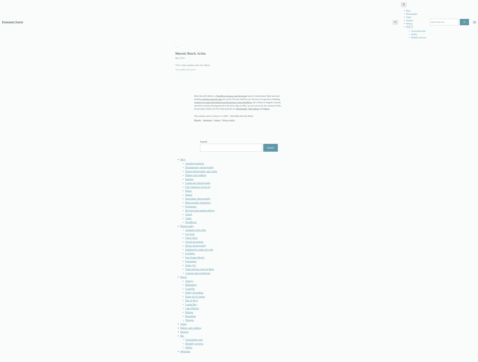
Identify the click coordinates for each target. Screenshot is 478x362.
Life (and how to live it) (197, 186)
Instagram (207, 120)
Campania (190, 65)
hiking (266, 109)
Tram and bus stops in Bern (199, 269)
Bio (182, 335)
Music (188, 190)
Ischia (197, 65)
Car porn (190, 233)
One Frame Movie (194, 257)
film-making (253, 109)
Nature (188, 194)
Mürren (189, 312)
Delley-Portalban (194, 292)
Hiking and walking (195, 175)
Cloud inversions (194, 241)
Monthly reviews (194, 343)
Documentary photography (199, 167)
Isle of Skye (191, 300)
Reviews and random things (200, 210)
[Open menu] (395, 22)
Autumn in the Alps (195, 229)
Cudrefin (190, 288)
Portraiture (191, 206)
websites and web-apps (212, 99)
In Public (190, 253)
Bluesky (197, 120)
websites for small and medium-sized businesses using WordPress (223, 102)
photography (241, 109)
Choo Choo (191, 237)
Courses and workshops (197, 273)
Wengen (189, 320)
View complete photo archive (185, 70)
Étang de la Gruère (195, 296)
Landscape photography (198, 182)
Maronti (207, 65)
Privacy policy (228, 120)
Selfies (188, 347)
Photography (187, 226)
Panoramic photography (198, 198)
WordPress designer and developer (231, 96)
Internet (189, 179)
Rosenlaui (190, 316)
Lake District (192, 308)
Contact (217, 120)
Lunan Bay (191, 304)
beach (184, 65)
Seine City (190, 265)
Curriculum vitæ (194, 339)
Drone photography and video (201, 171)
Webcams (185, 351)
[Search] (464, 22)
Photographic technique (197, 202)
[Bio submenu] (411, 26)
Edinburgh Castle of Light (199, 249)
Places (183, 276)
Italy (201, 65)
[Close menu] (403, 5)
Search (203, 141)
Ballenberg (191, 284)
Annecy (189, 280)
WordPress (191, 222)
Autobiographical (194, 163)
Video (188, 218)
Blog (182, 159)
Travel (188, 214)
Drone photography (195, 245)
